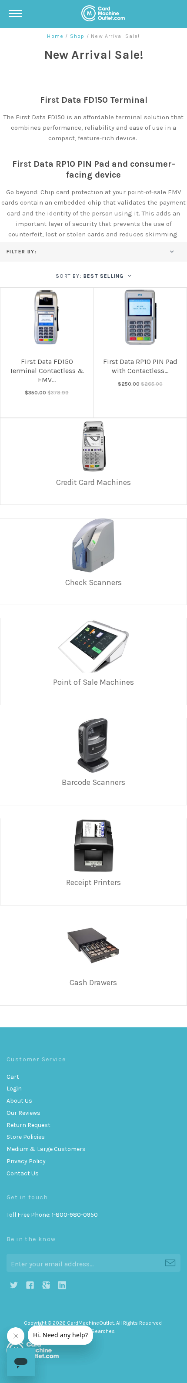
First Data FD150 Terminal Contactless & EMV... (47, 370)
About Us (19, 1100)
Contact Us (23, 1173)
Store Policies (26, 1137)
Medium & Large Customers (46, 1149)
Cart (13, 1076)
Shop (77, 36)
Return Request (28, 1125)
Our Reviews (23, 1113)
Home (55, 36)
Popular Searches (93, 1331)
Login (14, 1088)
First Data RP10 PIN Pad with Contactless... (140, 366)
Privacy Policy (26, 1161)
